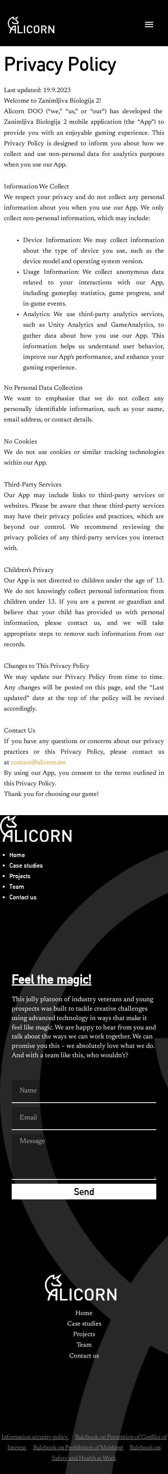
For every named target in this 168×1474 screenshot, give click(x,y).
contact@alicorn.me (38, 763)
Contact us (23, 897)
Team (16, 886)
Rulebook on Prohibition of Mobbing (78, 1448)
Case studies (26, 865)
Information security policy (35, 1437)
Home (17, 855)
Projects (19, 876)
